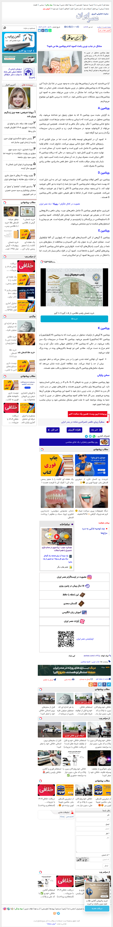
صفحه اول (106, 5)
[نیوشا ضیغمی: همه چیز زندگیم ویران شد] (19, 98)
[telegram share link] (46, 30)
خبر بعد (94, 430)
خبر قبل (54, 430)
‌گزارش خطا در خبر (104, 30)
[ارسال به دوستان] (67, 27)
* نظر (107, 833)
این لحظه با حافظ (71, 595)
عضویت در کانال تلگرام (70, 204)
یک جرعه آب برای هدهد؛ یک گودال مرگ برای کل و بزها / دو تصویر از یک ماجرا (57, 558)
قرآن (72, 9)
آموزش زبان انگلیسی (71, 612)
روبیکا (55, 204)
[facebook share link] (42, 30)
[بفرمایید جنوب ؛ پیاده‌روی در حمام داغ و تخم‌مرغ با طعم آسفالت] (56, 536)
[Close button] (108, 880)
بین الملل (95, 9)
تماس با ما (98, 5)
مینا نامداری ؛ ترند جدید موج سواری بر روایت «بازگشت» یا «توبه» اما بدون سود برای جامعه (19, 153)
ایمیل (107, 824)
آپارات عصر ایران (71, 621)
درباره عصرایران (81, 909)
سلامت (99, 27)
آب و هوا (72, 5)
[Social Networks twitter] (90, 436)
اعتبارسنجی (70, 816)
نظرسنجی (79, 5)
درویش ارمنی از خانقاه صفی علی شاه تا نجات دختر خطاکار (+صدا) (19, 73)
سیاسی (42, 5)
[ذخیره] (70, 27)
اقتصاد (35, 5)
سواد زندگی (49, 5)
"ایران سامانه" (51, 924)
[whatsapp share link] (49, 30)
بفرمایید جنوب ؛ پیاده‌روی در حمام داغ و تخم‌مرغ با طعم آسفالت (57, 549)
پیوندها (52, 909)
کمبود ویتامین (85, 661)
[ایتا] (91, 684)
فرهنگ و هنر (87, 9)
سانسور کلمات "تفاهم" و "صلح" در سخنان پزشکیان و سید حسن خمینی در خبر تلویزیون (20, 190)
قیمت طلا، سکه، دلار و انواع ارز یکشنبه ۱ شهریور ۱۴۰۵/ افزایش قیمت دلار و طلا (20, 127)
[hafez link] (74, 37)
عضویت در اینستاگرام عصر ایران (71, 577)
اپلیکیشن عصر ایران (85, 639)
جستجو (86, 5)
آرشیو (91, 5)
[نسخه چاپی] (65, 27)
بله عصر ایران (45, 204)
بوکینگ (62, 816)
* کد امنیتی (105, 855)
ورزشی (102, 9)
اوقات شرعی (64, 5)
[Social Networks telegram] (86, 436)
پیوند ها (56, 5)
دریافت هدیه (97, 908)
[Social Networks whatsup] (94, 436)
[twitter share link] (39, 30)
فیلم (61, 9)
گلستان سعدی (70, 603)
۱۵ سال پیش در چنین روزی (71, 586)
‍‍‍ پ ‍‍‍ (75, 26)
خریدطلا (74, 318)
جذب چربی (95, 661)
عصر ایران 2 (55, 9)
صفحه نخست (107, 27)
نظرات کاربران (74, 430)
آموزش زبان (46, 9)
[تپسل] (41, 261)
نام (108, 815)
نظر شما (106, 811)
